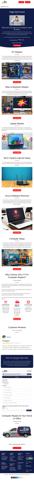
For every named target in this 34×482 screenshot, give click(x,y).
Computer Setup (12, 467)
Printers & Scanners (13, 460)
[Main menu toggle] (32, 2)
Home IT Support (12, 468)
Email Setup (12, 459)
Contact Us (19, 466)
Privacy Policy (12, 474)
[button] (21, 2)
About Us (19, 465)
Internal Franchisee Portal (25, 474)
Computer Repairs (4, 458)
